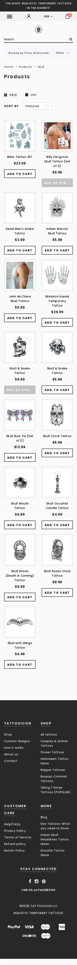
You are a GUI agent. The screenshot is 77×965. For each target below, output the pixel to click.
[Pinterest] (44, 881)
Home (8, 67)
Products (25, 67)
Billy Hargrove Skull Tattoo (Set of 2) (57, 161)
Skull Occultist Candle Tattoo (57, 505)
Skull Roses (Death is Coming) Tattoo (20, 575)
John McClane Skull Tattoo (20, 298)
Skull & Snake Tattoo (19, 370)
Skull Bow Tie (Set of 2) (19, 438)
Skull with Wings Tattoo (20, 645)
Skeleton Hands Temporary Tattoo (57, 301)
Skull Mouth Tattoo (20, 505)
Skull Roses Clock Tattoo (57, 573)
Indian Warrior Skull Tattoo (57, 231)
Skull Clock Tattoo (57, 436)
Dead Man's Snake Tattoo (20, 231)
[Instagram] (37, 881)
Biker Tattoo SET (19, 157)
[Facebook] (30, 881)
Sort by (11, 106)
